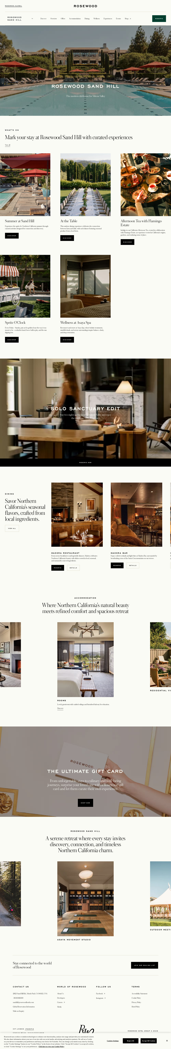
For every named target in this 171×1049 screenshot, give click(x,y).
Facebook (101, 993)
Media (59, 1007)
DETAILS (73, 568)
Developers (61, 998)
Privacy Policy (136, 1002)
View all (7, 145)
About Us (60, 994)
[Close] (167, 1041)
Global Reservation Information (24, 1007)
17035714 (29, 1029)
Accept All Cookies (148, 1041)
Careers (61, 1002)
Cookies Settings (113, 1041)
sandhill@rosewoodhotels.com (23, 1002)
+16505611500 (18, 998)
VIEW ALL (12, 528)
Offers (63, 19)
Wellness (97, 19)
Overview (53, 19)
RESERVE (59, 568)
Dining (87, 19)
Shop (126, 18)
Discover (13, 236)
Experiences (108, 19)
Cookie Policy (136, 998)
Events (118, 19)
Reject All (130, 1041)
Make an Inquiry (18, 1011)
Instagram (101, 998)
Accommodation (75, 19)
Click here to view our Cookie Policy (51, 1046)
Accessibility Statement (139, 994)
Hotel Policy (136, 1007)
